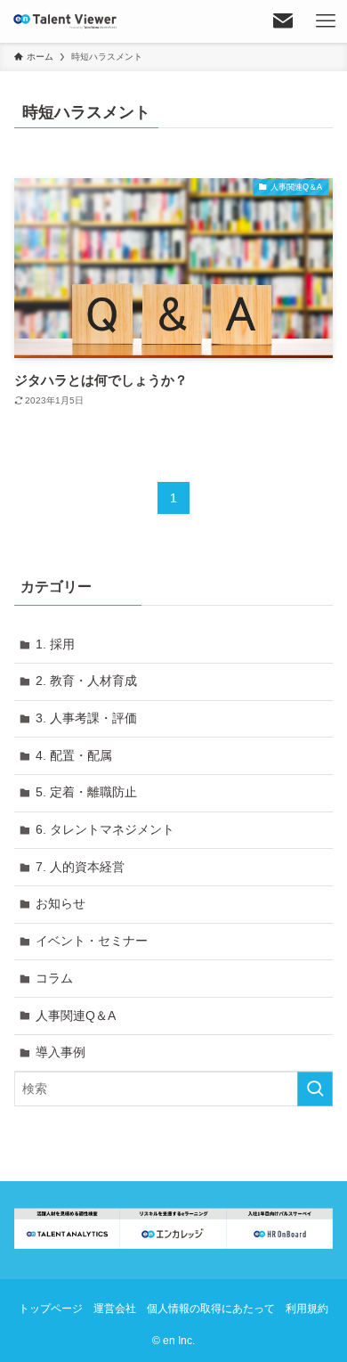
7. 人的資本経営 (80, 867)
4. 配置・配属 (74, 755)
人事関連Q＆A (76, 1015)
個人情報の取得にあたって (211, 1308)
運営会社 (114, 1308)
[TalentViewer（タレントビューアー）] (65, 21)
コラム (54, 978)
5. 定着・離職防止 (86, 792)
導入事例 (60, 1052)
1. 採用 (55, 644)
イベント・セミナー (92, 941)
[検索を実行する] (315, 1088)
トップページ (51, 1308)
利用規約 (307, 1308)
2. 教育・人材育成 (86, 680)
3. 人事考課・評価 (86, 718)
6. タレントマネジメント (105, 829)
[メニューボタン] (325, 21)
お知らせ (60, 903)
